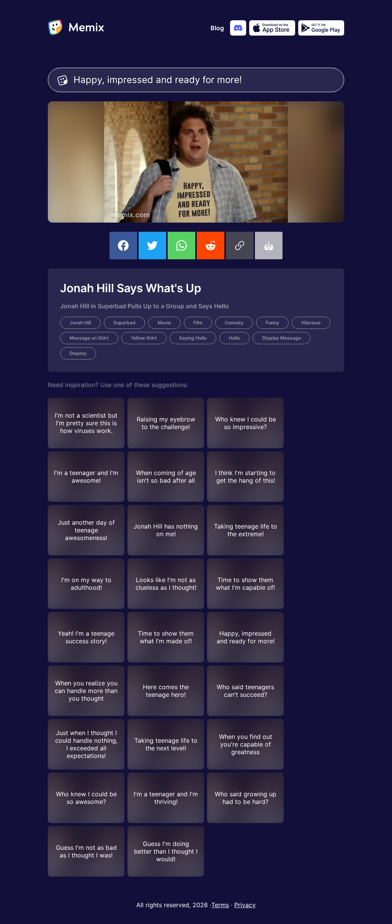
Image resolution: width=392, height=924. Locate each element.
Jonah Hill (80, 322)
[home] (76, 28)
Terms (220, 905)
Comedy (234, 322)
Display (78, 353)
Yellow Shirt (144, 338)
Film (198, 322)
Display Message (281, 338)
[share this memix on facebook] (123, 245)
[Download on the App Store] (272, 28)
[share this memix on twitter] (152, 245)
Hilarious (311, 322)
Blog (217, 28)
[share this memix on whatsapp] (181, 245)
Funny (272, 322)
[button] (239, 245)
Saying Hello (193, 338)
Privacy (245, 905)
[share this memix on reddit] (210, 245)
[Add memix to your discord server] (238, 28)
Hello (234, 338)
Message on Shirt (89, 338)
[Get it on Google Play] (321, 28)
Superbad (124, 322)
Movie (164, 322)
